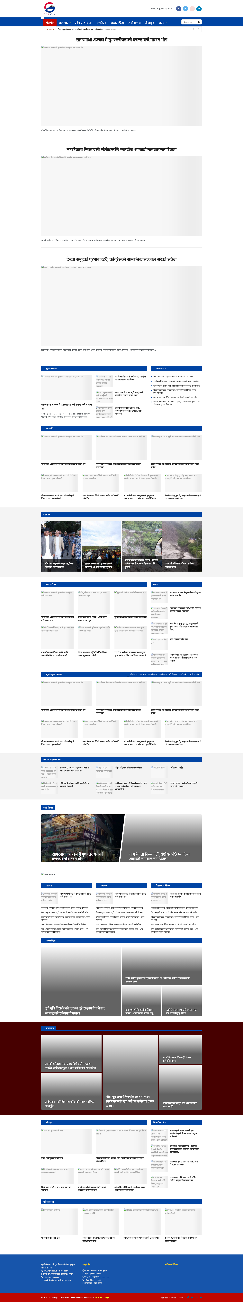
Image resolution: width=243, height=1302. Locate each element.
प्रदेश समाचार (83, 23)
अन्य (161, 23)
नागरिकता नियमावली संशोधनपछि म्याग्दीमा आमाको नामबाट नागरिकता (121, 149)
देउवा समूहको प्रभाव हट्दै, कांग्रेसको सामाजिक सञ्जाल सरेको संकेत (121, 259)
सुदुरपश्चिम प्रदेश (194, 674)
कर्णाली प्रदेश (183, 674)
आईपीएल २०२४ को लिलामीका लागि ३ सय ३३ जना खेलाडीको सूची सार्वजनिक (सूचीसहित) (131, 786)
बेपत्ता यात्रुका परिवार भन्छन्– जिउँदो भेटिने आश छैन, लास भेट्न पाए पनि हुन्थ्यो (141, 564)
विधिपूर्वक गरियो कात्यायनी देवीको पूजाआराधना (141, 1237)
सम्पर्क (181, 1297)
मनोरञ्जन (134, 23)
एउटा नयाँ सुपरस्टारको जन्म (52, 1158)
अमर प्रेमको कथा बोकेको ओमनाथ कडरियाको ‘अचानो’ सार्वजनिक (79, 29)
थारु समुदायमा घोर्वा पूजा (179, 639)
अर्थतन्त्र (101, 23)
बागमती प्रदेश (152, 674)
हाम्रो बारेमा (164, 1297)
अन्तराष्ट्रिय (117, 23)
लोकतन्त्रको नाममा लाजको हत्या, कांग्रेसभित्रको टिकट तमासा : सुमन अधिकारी (128, 410)
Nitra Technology (102, 1297)
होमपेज (50, 23)
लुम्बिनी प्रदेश (173, 674)
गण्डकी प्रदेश (163, 674)
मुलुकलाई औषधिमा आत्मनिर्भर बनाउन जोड (130, 617)
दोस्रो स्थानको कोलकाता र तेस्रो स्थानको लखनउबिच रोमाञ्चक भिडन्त (92, 1188)
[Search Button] (199, 21)
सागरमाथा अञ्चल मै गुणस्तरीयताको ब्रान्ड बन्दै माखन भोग (121, 40)
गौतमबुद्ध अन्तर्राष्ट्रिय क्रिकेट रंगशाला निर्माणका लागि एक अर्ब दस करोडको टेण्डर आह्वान (130, 1101)
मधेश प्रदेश (143, 674)
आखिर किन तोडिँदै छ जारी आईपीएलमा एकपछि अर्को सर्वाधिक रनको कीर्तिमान (129, 1188)
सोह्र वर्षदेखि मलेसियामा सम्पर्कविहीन (128, 767)
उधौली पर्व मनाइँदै (176, 767)
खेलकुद (149, 23)
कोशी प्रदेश (134, 674)
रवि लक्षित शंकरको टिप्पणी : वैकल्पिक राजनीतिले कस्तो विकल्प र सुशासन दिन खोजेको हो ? (184, 1149)
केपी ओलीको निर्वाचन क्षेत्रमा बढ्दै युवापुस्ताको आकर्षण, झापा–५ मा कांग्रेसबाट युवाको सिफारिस (140, 497)
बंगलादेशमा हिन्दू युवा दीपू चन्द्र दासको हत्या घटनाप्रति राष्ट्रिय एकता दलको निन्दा (184, 626)
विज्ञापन (173, 1297)
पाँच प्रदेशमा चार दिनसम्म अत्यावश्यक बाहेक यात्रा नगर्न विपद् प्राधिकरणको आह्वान (184, 657)
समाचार (63, 23)
